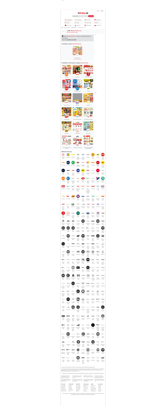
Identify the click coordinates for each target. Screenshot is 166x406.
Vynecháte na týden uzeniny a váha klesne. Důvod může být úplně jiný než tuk (99, 380)
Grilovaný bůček (78, 387)
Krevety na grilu (78, 385)
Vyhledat (91, 16)
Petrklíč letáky (93, 337)
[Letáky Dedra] (93, 186)
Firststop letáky (68, 263)
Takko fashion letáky (88, 255)
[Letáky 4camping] (68, 268)
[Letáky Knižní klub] (93, 307)
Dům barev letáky (63, 247)
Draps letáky (103, 285)
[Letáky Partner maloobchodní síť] (78, 204)
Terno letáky (63, 165)
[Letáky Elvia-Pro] (98, 260)
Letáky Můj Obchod (74, 27)
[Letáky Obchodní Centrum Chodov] (98, 325)
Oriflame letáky (68, 207)
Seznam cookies (94, 373)
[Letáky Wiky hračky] (78, 260)
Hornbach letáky (78, 224)
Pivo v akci (99, 388)
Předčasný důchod (85, 385)
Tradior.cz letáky (92, 216)
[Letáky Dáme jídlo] (93, 283)
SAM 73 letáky (78, 353)
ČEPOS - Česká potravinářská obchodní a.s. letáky (88, 190)
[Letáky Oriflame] (68, 204)
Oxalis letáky (73, 206)
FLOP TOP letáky (83, 181)
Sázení (92, 384)
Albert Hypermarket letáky (78, 158)
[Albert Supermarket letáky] (77, 113)
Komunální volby (63, 386)
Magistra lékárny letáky (98, 319)
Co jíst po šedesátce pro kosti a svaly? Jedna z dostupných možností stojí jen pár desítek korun (77, 380)
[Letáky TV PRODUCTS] (103, 236)
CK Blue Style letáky (98, 279)
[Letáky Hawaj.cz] (93, 299)
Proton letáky (103, 224)
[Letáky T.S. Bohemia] (93, 228)
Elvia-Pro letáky (97, 263)
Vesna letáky (63, 238)
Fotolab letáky (88, 231)
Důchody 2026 (85, 384)
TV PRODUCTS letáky (102, 239)
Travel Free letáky (97, 216)
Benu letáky (68, 188)
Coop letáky (83, 188)
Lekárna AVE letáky (103, 361)
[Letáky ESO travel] (88, 291)
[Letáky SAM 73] (78, 350)
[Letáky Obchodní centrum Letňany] (103, 325)
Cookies (90, 373)
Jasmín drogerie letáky (78, 310)
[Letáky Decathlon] (68, 252)
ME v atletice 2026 (93, 389)
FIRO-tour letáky (78, 302)
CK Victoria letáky (68, 286)
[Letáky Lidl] (68, 155)
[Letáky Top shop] (63, 358)
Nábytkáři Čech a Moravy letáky (73, 329)
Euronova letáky (92, 294)
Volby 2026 (63, 384)
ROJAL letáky (68, 215)
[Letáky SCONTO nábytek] (83, 171)
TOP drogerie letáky (88, 216)
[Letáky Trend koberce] (93, 236)
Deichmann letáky (102, 181)
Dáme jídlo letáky (92, 286)
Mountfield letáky (88, 224)
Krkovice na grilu (78, 386)
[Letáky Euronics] (68, 228)
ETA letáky (63, 198)
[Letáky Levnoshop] (83, 316)
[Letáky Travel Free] (98, 213)
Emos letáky (78, 293)
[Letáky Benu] (68, 186)
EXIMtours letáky (97, 294)
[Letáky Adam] (78, 268)
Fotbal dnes (71, 384)
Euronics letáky (68, 231)
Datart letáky (63, 174)
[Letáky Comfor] (68, 171)
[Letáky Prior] (98, 204)
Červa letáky (73, 246)
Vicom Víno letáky (68, 361)
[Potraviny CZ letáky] (66, 99)
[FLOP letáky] (66, 127)
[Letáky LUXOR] (93, 316)
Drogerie (68, 22)
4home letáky (73, 271)
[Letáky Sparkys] (73, 260)
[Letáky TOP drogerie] (88, 213)
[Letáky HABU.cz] (88, 299)
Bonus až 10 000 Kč (93, 387)
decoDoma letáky (97, 286)
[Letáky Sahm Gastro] (73, 350)
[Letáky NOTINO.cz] (93, 325)
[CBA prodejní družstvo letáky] (88, 113)
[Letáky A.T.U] (88, 260)
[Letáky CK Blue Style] (98, 275)
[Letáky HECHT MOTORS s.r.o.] (93, 244)
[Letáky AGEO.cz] (83, 268)
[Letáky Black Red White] (68, 275)
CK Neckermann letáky (63, 286)
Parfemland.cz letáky (78, 337)
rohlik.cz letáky (97, 345)
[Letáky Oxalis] (73, 204)
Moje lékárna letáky (93, 181)
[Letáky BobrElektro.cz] (73, 275)
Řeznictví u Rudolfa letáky (68, 353)
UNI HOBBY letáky (98, 166)
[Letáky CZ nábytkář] (73, 236)
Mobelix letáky (98, 231)
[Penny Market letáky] (66, 85)
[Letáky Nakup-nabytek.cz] (63, 268)
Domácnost (88, 20)
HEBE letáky (98, 301)
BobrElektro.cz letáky (73, 279)
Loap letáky (88, 318)
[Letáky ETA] (63, 196)
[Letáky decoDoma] (98, 283)
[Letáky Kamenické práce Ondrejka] (88, 307)
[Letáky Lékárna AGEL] (88, 196)
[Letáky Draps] (103, 283)
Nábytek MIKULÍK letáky (68, 328)
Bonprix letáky (78, 279)
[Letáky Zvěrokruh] (88, 358)
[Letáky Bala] (63, 186)
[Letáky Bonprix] (78, 275)
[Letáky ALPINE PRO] (93, 268)
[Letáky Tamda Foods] (83, 213)
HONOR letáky (103, 302)
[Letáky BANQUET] (63, 275)
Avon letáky (103, 270)
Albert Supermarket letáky (83, 158)
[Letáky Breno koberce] (68, 236)
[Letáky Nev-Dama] (88, 325)
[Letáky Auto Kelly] (93, 221)
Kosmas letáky (103, 310)
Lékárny (77, 22)
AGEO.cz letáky (83, 271)
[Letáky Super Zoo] (83, 260)
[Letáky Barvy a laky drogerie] (73, 178)
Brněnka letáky (73, 189)
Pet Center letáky (88, 337)
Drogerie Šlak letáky (78, 166)
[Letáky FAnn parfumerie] (68, 299)
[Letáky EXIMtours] (98, 291)
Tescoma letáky (97, 174)
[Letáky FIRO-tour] (78, 299)
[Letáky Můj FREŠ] (63, 325)
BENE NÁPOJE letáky (68, 181)
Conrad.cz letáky (78, 286)
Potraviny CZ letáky (93, 207)
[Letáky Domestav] (83, 244)
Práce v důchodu (85, 387)
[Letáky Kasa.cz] (93, 260)
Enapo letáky (83, 293)
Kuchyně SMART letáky (73, 319)
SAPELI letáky (73, 224)
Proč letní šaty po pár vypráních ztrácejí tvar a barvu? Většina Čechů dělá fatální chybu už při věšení (99, 376)
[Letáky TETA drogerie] (88, 163)
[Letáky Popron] (98, 334)
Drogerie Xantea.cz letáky (63, 294)
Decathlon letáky (68, 255)
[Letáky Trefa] (63, 178)
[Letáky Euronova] (93, 291)
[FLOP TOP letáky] (66, 113)
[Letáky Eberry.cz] (68, 291)
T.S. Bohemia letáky (93, 231)
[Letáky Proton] (103, 221)
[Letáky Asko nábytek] (73, 171)
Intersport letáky (97, 181)
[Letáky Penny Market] (103, 155)
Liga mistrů (70, 387)
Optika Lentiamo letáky (63, 337)
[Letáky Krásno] (63, 316)
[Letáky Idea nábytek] (88, 171)
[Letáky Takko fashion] (88, 252)
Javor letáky (83, 309)
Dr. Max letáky (78, 181)
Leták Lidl (99, 386)
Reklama (87, 373)
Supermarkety (69, 20)
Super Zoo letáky (83, 263)
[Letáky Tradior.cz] (93, 213)
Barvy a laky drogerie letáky (73, 181)
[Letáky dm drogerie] (68, 221)
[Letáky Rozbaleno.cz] (103, 342)
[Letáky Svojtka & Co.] (93, 350)
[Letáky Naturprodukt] (78, 325)
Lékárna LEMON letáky (93, 199)
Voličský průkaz (63, 388)
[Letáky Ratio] (73, 163)
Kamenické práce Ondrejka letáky (88, 311)
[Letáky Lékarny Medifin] (63, 252)
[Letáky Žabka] (93, 358)
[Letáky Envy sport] (73, 252)
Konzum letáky (98, 310)
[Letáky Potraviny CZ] (93, 204)
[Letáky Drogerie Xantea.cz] (63, 291)
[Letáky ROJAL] (68, 213)
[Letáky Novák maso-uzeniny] (63, 204)
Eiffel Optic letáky (73, 294)
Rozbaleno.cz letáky (103, 345)
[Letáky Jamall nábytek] (78, 236)
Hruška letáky (63, 310)
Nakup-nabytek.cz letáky (63, 271)
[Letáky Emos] (78, 291)
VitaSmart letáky (73, 361)
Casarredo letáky (97, 239)
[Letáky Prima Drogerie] (63, 342)
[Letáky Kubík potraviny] (83, 196)
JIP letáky (97, 157)
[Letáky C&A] (88, 275)
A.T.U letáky (88, 262)
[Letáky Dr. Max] (78, 178)
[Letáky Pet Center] (88, 334)
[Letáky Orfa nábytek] (68, 334)
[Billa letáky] (88, 99)
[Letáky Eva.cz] (68, 196)
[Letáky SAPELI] (73, 221)
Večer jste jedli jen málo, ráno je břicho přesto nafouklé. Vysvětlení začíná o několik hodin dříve (88, 380)
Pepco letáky (83, 336)
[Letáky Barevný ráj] (103, 171)
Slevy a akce (100, 384)
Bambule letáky (97, 255)
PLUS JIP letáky (88, 207)
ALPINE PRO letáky (93, 271)
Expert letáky (83, 231)
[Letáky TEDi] (98, 350)
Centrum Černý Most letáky (93, 279)
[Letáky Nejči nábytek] (83, 325)
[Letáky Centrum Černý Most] (93, 275)
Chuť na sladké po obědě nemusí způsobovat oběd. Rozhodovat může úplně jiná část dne (66, 380)
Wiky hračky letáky (78, 263)
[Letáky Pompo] (63, 260)
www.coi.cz (77, 371)
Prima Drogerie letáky (63, 345)
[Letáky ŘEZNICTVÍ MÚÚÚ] (63, 350)
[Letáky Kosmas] (103, 307)
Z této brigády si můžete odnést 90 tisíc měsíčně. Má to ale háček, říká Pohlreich (77, 376)
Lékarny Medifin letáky (63, 255)
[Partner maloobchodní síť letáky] (66, 141)
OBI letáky (92, 165)
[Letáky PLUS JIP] (88, 204)
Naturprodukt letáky (78, 328)
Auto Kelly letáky (92, 224)
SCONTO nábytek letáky (83, 174)
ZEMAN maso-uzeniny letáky (83, 362)
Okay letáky (63, 230)
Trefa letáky (63, 180)
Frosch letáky (83, 302)
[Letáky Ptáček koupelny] (103, 204)
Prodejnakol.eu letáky (68, 345)
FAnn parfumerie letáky (68, 302)
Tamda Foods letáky (83, 216)
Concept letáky (73, 286)
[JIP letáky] (88, 85)
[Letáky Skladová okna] (83, 350)
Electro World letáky (98, 224)
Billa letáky (73, 157)
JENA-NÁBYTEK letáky (83, 239)
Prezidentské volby (63, 389)
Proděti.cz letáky (73, 345)
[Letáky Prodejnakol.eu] (68, 342)
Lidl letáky (68, 157)
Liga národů (70, 385)
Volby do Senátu (63, 385)
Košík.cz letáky (78, 199)
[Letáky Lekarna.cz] (98, 244)
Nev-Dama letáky (88, 328)
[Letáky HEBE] (98, 299)
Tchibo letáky (103, 247)
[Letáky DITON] (98, 186)
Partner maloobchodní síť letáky (78, 207)
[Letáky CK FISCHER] (103, 275)
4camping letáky (68, 271)
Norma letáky (103, 199)
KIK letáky (92, 254)
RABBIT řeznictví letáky (63, 216)
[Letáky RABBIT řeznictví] (63, 213)
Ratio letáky (73, 165)
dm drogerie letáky (68, 224)
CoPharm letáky (97, 361)
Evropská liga (70, 388)
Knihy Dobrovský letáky (102, 263)
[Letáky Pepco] (83, 334)
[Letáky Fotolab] (88, 228)
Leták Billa (99, 387)
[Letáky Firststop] (68, 260)
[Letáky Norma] (103, 196)
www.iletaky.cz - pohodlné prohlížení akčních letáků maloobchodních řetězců (73, 373)
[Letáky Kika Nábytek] (103, 228)
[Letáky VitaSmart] (73, 358)
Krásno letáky (63, 319)
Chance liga (70, 386)
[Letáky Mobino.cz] (103, 316)
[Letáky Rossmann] (63, 221)
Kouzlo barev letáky (68, 247)
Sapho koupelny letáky (73, 216)
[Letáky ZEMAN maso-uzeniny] (83, 358)
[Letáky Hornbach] (78, 221)
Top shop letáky (63, 361)
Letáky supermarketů (67, 27)
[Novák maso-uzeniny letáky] (77, 141)
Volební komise (63, 387)
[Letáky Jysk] (78, 171)
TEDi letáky (98, 352)
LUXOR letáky (93, 319)
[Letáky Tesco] (88, 155)
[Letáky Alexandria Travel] (88, 268)
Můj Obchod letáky (98, 199)
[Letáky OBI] (93, 163)
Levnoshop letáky (83, 319)
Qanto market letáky (83, 345)
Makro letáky (68, 165)
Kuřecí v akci (99, 389)
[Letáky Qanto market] (83, 342)
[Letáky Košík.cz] (78, 196)
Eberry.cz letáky (68, 294)
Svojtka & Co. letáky (93, 353)
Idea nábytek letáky (88, 174)
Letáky (98, 10)
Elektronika (98, 20)
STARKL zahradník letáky (87, 353)
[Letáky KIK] (93, 252)
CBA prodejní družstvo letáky (78, 189)
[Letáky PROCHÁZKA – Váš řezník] (78, 342)
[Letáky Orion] (93, 171)
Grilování (78, 384)
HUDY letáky (68, 309)
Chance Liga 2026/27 (93, 388)
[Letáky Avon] (103, 268)
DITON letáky (98, 189)
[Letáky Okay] (63, 228)
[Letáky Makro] (68, 163)
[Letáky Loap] (88, 316)
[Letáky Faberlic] (63, 299)
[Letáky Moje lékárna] (93, 178)
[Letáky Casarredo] (98, 236)
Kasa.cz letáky (93, 263)
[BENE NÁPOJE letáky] (77, 85)
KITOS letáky (78, 246)
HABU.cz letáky (88, 302)
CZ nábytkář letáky (73, 239)
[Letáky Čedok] (88, 283)
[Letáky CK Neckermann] (63, 283)
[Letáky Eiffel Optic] (73, 291)
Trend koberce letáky (93, 239)
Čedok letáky (88, 285)
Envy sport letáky (73, 255)
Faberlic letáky (63, 302)
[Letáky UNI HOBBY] (98, 163)
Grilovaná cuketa (78, 388)
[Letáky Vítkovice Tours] (78, 358)
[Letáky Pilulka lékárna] (88, 244)
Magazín (102, 10)
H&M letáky (78, 254)
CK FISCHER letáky (103, 279)
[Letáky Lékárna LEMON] (93, 196)
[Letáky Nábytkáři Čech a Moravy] (73, 325)
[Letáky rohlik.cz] (98, 342)
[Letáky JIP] (98, 155)
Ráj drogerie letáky (83, 166)
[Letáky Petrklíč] (93, 334)
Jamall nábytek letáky (78, 239)
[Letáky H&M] (78, 252)
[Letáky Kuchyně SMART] (73, 316)
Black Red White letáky (68, 279)
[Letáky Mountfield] (88, 221)
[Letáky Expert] (83, 228)
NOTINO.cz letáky (93, 328)
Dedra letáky (93, 188)
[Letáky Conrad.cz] (78, 283)
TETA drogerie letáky (88, 166)
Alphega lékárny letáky (88, 181)
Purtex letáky (88, 239)
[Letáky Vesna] (63, 236)
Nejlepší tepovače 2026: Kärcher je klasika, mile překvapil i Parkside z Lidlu (89, 376)
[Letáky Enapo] (83, 291)
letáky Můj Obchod (76, 44)
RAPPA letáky (88, 345)
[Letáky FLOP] (73, 196)
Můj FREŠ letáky (63, 328)
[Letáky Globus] (93, 155)
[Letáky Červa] (73, 244)
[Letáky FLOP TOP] (83, 178)
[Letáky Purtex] (88, 236)
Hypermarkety (79, 20)
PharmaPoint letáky (83, 207)
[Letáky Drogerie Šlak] (78, 163)
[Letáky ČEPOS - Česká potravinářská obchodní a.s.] (88, 186)
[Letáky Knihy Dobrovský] (103, 260)
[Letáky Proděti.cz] (73, 342)
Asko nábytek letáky (73, 174)
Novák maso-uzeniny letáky (63, 208)
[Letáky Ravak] (93, 342)
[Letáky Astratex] (98, 268)
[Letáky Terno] (63, 163)
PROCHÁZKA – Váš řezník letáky (78, 345)
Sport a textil (88, 22)
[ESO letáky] (77, 99)
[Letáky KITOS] (78, 244)
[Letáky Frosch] (83, 299)
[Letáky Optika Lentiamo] (63, 334)
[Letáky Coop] (83, 186)
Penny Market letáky (103, 158)
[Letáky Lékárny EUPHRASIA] (78, 316)
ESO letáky (102, 188)
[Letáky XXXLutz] (103, 213)
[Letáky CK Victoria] (68, 283)
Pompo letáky (63, 263)
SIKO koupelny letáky (102, 166)
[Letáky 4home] (73, 268)
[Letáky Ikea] (73, 307)
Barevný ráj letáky (102, 174)
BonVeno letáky (83, 279)
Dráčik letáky (103, 254)
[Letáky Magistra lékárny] (98, 316)
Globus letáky (93, 158)
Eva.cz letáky (68, 198)
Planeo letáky (73, 231)
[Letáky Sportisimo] (83, 252)
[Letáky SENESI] (78, 213)
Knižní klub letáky (93, 310)
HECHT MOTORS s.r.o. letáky (93, 247)
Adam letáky (78, 270)
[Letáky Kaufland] (63, 155)
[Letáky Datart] (63, 171)
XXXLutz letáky (103, 216)
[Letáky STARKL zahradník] (88, 350)
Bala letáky (63, 188)
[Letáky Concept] (73, 283)
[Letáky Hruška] (63, 307)
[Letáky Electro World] (98, 221)
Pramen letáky (103, 337)
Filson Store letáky (73, 302)
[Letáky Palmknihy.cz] (73, 334)
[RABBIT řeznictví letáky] (88, 70)
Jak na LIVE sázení (93, 385)
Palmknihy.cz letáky (73, 337)
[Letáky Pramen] (103, 334)
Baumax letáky (83, 224)
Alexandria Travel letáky (88, 271)
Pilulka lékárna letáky (88, 247)
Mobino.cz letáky (102, 319)
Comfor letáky (68, 174)
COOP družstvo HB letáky (83, 286)
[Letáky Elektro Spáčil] (78, 228)
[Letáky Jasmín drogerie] (78, 307)
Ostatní (97, 22)
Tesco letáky (88, 157)
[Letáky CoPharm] (98, 358)
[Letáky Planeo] (73, 228)
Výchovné (84, 389)
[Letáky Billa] (73, 155)
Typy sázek (92, 386)
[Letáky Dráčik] (103, 252)
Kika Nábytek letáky (103, 231)
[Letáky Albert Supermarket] (83, 155)
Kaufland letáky (63, 158)
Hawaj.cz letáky (93, 302)
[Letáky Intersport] (98, 178)
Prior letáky (98, 206)
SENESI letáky (78, 216)
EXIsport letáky (103, 294)
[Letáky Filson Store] (73, 299)
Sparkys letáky (73, 263)
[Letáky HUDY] (68, 307)
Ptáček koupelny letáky (102, 207)
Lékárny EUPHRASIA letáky (78, 319)
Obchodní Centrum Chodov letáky (97, 329)
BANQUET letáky (63, 279)
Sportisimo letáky (83, 255)
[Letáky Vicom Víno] (68, 358)
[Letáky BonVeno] (83, 275)
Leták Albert (99, 385)
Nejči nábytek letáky (83, 328)
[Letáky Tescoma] (98, 171)
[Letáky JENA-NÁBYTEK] (83, 236)
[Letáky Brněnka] (73, 186)
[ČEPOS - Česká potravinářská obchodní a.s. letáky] (88, 141)
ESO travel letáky (87, 294)
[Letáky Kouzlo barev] (68, 244)
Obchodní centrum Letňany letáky (102, 329)
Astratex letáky (98, 271)
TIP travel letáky (102, 353)
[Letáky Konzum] (98, 307)
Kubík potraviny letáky (83, 199)
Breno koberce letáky (68, 239)
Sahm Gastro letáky (73, 353)
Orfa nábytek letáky (68, 337)
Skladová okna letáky (83, 353)
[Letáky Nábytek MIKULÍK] (68, 325)
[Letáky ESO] (103, 186)
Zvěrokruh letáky (87, 361)
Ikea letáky (73, 309)
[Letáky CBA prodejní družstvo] (78, 186)
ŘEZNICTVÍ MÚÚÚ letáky (63, 353)
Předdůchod (85, 386)
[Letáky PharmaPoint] (83, 204)
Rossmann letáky (63, 224)
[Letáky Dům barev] (63, 244)
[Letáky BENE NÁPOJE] (68, 178)
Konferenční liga (71, 389)
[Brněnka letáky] (88, 127)
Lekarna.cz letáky (97, 247)
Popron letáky (98, 337)
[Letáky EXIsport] (103, 291)
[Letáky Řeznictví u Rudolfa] (68, 350)
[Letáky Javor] (83, 307)
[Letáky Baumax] (83, 221)
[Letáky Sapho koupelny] (73, 213)
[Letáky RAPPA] (88, 342)
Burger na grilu (78, 389)
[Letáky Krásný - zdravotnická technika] (68, 316)
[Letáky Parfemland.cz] (78, 334)
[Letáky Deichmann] (103, 178)
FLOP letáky (73, 198)
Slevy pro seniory (85, 388)
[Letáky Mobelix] (98, 228)
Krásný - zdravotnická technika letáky (68, 320)
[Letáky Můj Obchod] (64, 31)
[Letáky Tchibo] (103, 244)
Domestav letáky (83, 247)
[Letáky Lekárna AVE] (103, 358)
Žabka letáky (93, 360)
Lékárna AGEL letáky (88, 199)
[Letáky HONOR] (103, 299)
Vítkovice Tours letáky (78, 361)
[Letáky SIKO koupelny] (103, 163)
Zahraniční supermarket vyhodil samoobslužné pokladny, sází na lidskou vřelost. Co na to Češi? (65, 376)
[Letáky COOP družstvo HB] (83, 283)
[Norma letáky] (77, 70)
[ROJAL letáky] (77, 127)
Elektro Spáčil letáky (78, 231)
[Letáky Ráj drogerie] (83, 163)
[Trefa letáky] (66, 70)
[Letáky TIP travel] (103, 350)
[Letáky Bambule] (98, 252)
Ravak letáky (93, 344)
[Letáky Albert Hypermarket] (78, 155)
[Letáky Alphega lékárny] (88, 178)
